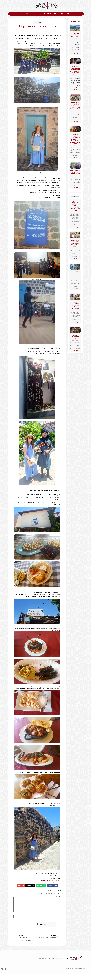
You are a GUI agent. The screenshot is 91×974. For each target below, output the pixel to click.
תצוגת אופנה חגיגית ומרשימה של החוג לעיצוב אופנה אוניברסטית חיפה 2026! (75, 69)
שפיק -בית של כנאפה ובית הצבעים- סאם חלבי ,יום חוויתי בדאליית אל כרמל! (75, 106)
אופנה (56, 14)
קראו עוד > (75, 53)
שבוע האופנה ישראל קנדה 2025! (75, 336)
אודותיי (62, 14)
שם (59, 914)
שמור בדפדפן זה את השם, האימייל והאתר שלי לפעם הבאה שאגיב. (43, 920)
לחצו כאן (53, 882)
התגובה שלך (57, 896)
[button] (52, 885)
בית (68, 14)
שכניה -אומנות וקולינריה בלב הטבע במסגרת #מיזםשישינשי (75, 242)
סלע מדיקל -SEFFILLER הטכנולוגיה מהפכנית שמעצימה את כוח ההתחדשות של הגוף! (75, 205)
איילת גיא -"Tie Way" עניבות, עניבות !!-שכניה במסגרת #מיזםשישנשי (75, 305)
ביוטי (43, 14)
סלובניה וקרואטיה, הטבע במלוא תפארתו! (75, 273)
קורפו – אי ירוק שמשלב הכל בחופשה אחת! (75, 35)
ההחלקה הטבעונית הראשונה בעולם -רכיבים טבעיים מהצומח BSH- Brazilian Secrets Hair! (75, 139)
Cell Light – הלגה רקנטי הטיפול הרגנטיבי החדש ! (75, 172)
